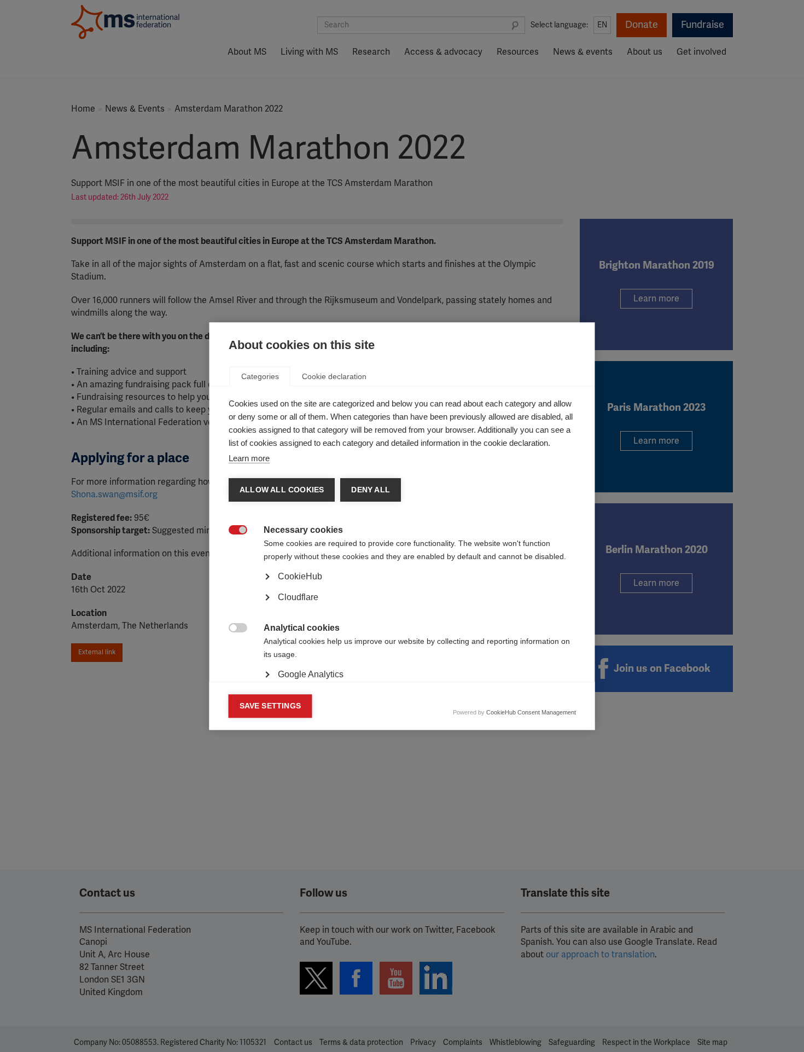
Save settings (270, 706)
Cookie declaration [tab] (334, 376)
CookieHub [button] (300, 576)
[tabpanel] (402, 607)
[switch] (232, 530)
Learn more (249, 458)
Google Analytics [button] (310, 674)
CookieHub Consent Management (531, 712)
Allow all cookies (282, 490)
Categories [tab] (260, 376)
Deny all (370, 490)
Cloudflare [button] (298, 597)
